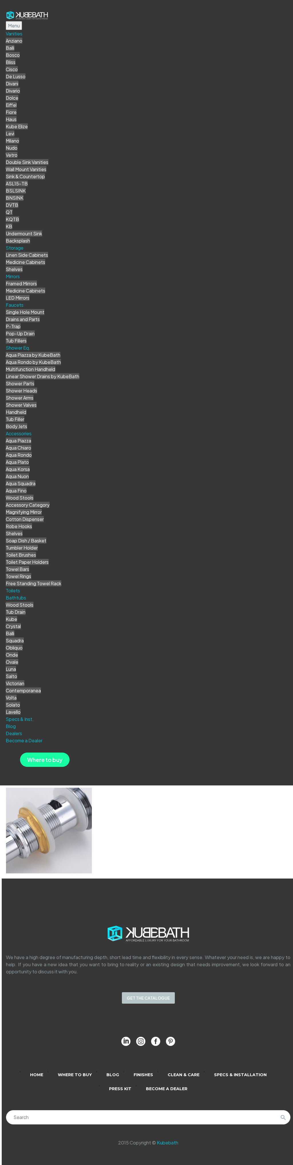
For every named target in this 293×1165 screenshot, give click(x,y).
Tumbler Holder (22, 548)
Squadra (15, 640)
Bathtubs (16, 598)
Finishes (143, 1074)
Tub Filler (15, 419)
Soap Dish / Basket (26, 541)
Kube (11, 619)
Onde (12, 655)
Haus (11, 119)
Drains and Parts (23, 319)
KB (9, 226)
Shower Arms (19, 398)
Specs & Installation (240, 1074)
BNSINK (14, 198)
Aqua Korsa (18, 469)
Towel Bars (17, 569)
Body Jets (16, 426)
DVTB (12, 205)
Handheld (16, 412)
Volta (11, 698)
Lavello (13, 712)
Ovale (12, 662)
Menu (14, 26)
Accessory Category (28, 505)
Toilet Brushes (21, 555)
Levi (10, 134)
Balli (10, 48)
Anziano (14, 41)
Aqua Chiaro (18, 448)
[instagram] (140, 1041)
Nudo (11, 148)
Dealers (14, 733)
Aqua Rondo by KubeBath (33, 362)
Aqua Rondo (19, 455)
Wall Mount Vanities (26, 169)
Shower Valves (21, 405)
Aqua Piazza (18, 441)
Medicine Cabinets (25, 262)
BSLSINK (16, 191)
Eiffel (11, 105)
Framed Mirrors (21, 283)
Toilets (13, 590)
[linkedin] (125, 1041)
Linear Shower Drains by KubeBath (42, 376)
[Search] (283, 1117)
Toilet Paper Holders (27, 562)
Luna (11, 669)
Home (36, 1074)
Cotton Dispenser (25, 519)
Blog (11, 726)
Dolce (12, 98)
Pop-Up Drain (20, 333)
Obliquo (14, 648)
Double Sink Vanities (27, 162)
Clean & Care (183, 1074)
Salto (11, 676)
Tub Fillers (16, 341)
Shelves (14, 269)
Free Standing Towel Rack (33, 583)
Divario (13, 91)
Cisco (12, 69)
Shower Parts (20, 383)
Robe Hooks (19, 526)
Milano (12, 141)
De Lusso (15, 76)
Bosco (13, 55)
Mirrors (13, 276)
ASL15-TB (17, 184)
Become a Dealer (24, 740)
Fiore (11, 112)
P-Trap (13, 326)
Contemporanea (23, 690)
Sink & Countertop (25, 176)
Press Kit (120, 1088)
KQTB (12, 219)
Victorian (15, 683)
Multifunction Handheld (30, 369)
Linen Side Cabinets (27, 255)
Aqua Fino (16, 491)
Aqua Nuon (17, 476)
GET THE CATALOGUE (148, 997)
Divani (12, 84)
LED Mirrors (17, 298)
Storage (14, 248)
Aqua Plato (17, 462)
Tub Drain (15, 612)
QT (9, 212)
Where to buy (44, 759)
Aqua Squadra (20, 483)
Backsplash (18, 241)
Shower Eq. (18, 348)
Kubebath (167, 1143)
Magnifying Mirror (24, 512)
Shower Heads (21, 391)
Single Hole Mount (25, 312)
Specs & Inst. (20, 719)
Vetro (11, 155)
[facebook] (155, 1041)
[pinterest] (170, 1041)
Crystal (13, 626)
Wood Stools (19, 498)
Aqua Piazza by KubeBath (33, 355)
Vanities (14, 34)
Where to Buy (75, 1074)
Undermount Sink (24, 233)
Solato (13, 705)
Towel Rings (18, 576)
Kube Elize (17, 126)
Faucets (14, 305)
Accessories (18, 433)
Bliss (10, 62)
